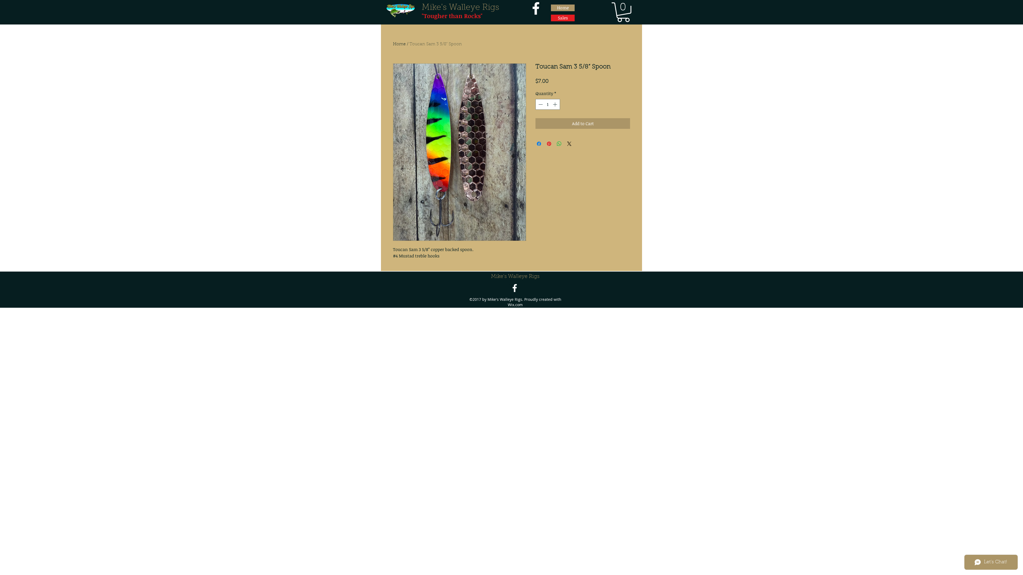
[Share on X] (569, 144)
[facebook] (535, 8)
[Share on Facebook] (539, 144)
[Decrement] (540, 104)
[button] (623, 12)
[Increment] (555, 104)
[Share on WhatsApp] (559, 144)
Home (399, 44)
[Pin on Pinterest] (549, 144)
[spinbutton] (548, 104)
